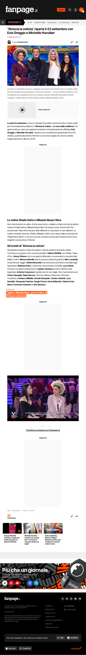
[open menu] (3, 22)
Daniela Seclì (23, 42)
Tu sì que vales (64, 22)
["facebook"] (29, 583)
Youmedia (48, 606)
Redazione (48, 624)
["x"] (23, 583)
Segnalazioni (50, 609)
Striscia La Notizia (28, 510)
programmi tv (16, 510)
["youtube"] (17, 583)
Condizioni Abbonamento (54, 620)
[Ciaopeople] (76, 649)
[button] (77, 42)
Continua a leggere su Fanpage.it (43, 430)
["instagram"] (11, 583)
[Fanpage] (12, 599)
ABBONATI (61, 9)
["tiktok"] (4, 583)
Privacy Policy (50, 613)
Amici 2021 (75, 22)
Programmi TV (15, 22)
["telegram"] (36, 583)
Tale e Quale (52, 22)
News (9, 510)
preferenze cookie (51, 627)
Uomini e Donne (39, 22)
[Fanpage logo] (19, 10)
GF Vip (30, 22)
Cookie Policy (50, 616)
